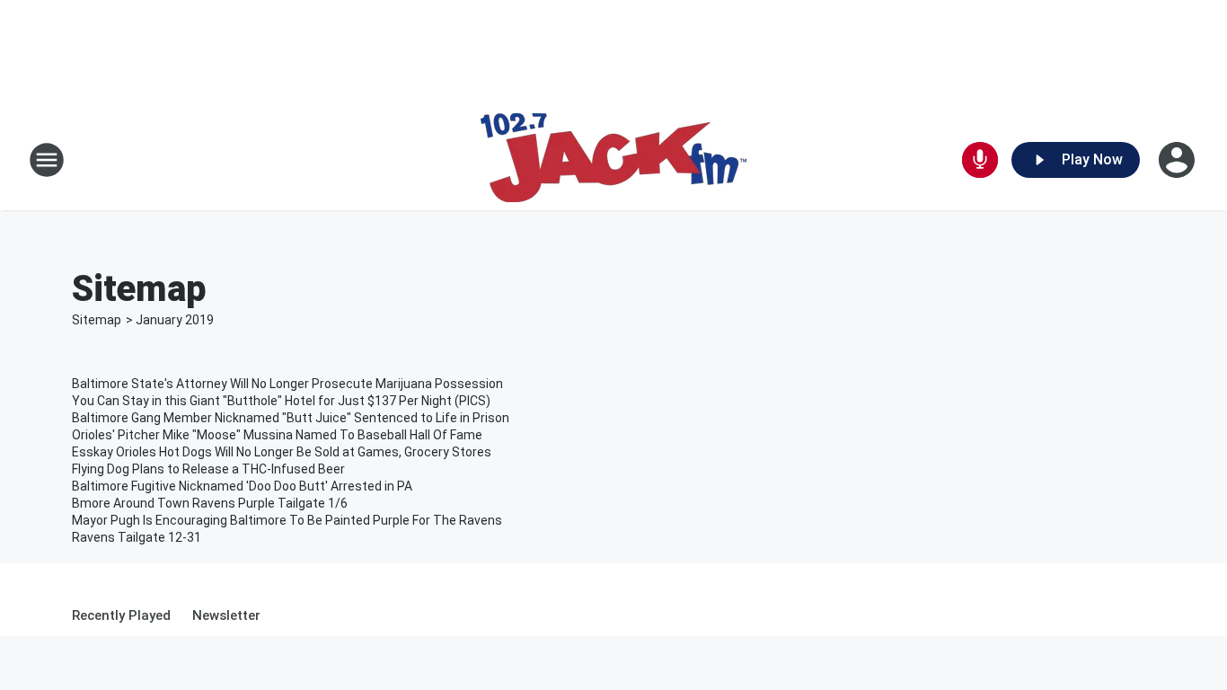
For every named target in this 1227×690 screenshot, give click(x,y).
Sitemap (96, 320)
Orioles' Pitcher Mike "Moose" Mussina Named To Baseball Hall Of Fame (277, 435)
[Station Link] (613, 160)
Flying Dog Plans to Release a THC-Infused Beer (208, 469)
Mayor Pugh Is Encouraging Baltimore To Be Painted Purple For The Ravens (287, 520)
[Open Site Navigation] (47, 160)
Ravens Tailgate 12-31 (136, 537)
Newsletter (226, 615)
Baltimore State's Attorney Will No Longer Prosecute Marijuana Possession (287, 383)
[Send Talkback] (980, 160)
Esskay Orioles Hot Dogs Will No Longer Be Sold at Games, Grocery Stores (281, 452)
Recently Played (121, 615)
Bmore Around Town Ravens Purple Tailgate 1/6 (210, 503)
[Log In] (1178, 160)
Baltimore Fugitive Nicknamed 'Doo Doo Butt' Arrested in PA (242, 486)
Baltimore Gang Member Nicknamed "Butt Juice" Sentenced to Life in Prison (290, 418)
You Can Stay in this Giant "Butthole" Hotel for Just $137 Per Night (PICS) (281, 401)
